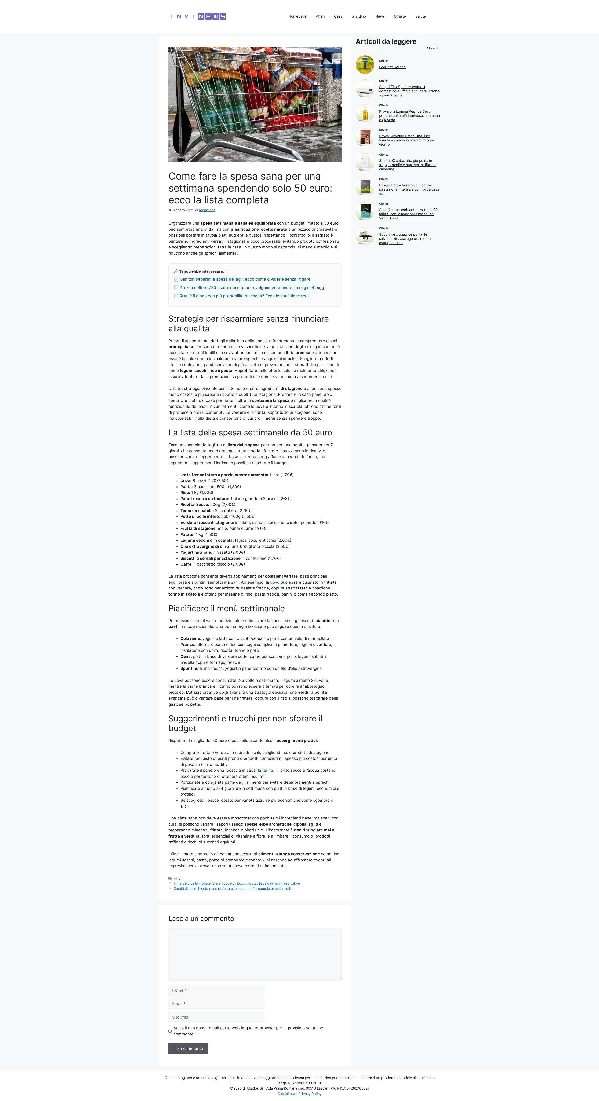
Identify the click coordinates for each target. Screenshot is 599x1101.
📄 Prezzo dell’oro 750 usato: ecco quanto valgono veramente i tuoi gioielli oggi (249, 287)
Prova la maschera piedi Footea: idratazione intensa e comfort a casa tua (409, 189)
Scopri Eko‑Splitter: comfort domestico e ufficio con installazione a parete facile (409, 91)
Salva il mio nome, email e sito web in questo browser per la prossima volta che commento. (248, 1031)
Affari (320, 16)
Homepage (298, 16)
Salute (420, 16)
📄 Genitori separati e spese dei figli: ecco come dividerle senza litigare (242, 279)
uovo (274, 582)
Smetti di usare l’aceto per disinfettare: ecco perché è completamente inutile (233, 888)
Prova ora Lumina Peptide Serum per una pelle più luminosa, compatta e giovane (409, 115)
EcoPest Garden (392, 67)
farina (267, 770)
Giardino (359, 16)
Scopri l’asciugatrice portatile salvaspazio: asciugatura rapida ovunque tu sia (405, 238)
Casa (338, 16)
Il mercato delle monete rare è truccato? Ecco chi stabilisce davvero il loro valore (237, 883)
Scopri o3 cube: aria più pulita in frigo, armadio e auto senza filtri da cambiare (407, 164)
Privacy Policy (309, 1093)
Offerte (400, 16)
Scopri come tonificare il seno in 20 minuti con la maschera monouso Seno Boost (408, 214)
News (380, 16)
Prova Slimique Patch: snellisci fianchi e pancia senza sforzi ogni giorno (406, 140)
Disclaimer (286, 1093)
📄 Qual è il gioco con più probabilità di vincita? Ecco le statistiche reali (241, 295)
